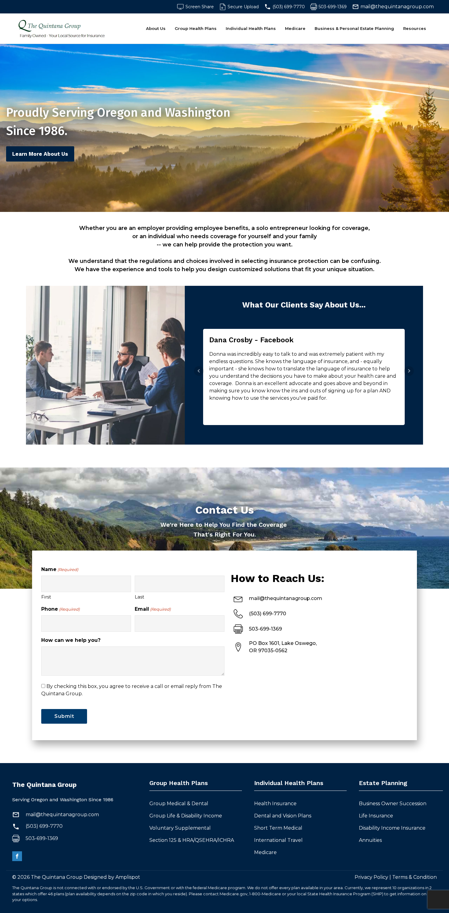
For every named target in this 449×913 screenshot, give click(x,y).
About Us (156, 28)
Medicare (295, 28)
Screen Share (199, 6)
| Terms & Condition (412, 877)
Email (153, 609)
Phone (60, 609)
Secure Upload (243, 6)
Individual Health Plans (251, 28)
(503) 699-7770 (288, 6)
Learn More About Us (40, 154)
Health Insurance (275, 803)
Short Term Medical (279, 828)
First (46, 597)
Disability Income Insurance (392, 828)
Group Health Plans (196, 28)
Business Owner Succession (392, 803)
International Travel (279, 840)
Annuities (370, 840)
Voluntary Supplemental (180, 828)
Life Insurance (376, 816)
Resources (414, 28)
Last (139, 597)
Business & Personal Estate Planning (354, 28)
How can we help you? (70, 640)
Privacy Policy (371, 877)
